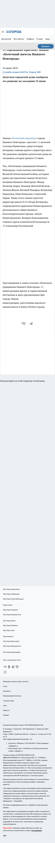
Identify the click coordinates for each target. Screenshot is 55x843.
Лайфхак (30, 39)
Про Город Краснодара (11, 652)
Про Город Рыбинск (10, 625)
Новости (6, 710)
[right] (52, 39)
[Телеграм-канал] (13, 666)
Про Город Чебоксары (11, 594)
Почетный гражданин (24, 138)
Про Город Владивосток (12, 646)
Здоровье (49, 39)
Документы (6, 39)
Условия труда (8, 701)
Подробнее (18, 801)
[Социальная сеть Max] (5, 672)
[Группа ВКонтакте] (5, 666)
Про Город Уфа (8, 630)
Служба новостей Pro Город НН (22, 72)
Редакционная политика (12, 696)
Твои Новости (8, 636)
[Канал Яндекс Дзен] (17, 666)
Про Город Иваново (10, 610)
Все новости (19, 39)
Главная (6, 715)
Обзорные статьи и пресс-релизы (15, 681)
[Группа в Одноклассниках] (9, 666)
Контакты (6, 691)
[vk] (23, 323)
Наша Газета (7, 605)
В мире (40, 39)
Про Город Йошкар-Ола (12, 615)
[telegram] (32, 323)
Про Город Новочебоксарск (13, 599)
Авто (5, 705)
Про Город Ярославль (11, 641)
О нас (5, 686)
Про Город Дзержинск (11, 589)
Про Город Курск (9, 621)
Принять (46, 46)
